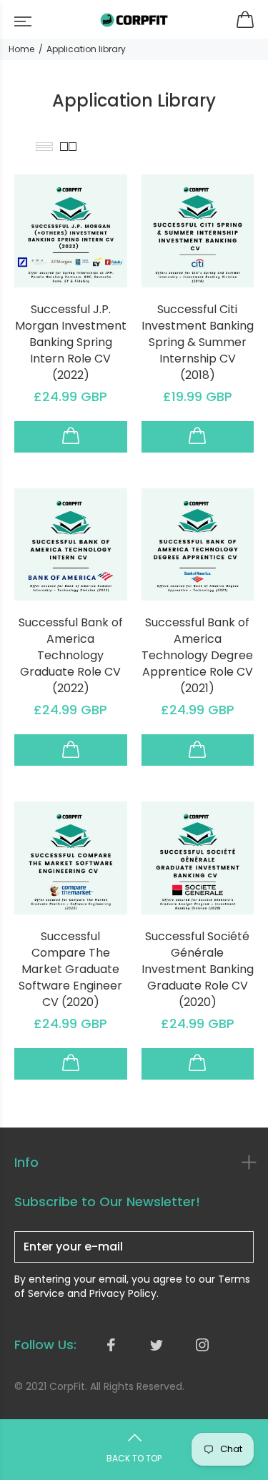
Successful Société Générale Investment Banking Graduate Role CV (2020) (198, 969)
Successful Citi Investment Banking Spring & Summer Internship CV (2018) (198, 342)
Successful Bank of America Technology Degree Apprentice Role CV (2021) (197, 655)
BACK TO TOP (134, 1458)
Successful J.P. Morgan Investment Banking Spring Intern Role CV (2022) (70, 342)
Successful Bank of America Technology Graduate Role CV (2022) (71, 655)
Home (21, 49)
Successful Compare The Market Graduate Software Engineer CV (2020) (70, 969)
